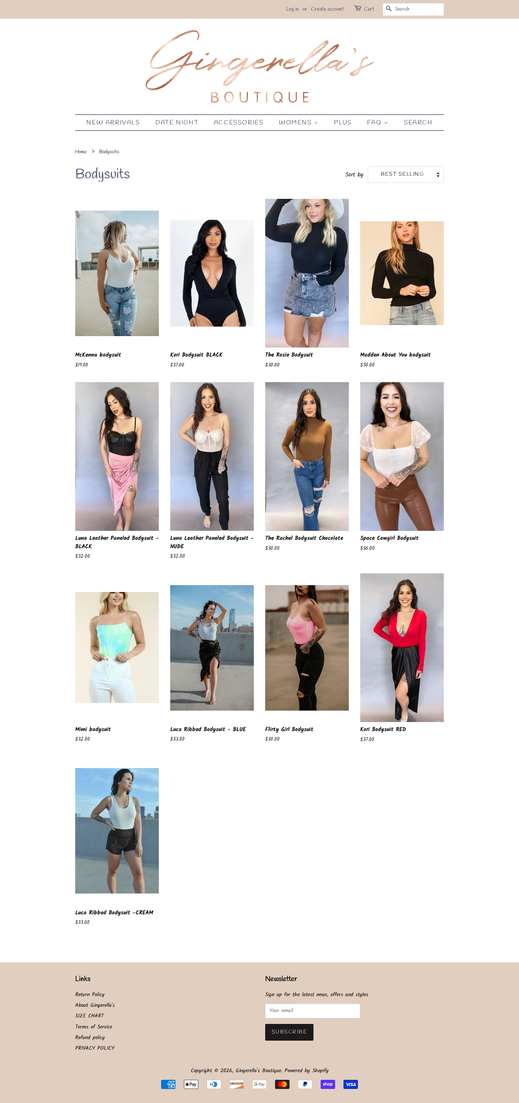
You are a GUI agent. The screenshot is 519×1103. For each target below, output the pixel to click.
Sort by (354, 174)
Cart (369, 9)
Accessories (239, 123)
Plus (342, 123)
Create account (327, 9)
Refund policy (90, 1037)
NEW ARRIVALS (113, 123)
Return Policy (89, 994)
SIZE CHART (89, 1016)
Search (418, 123)
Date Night (176, 123)
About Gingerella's (95, 1005)
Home (81, 152)
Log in (292, 9)
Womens (296, 123)
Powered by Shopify (307, 1070)
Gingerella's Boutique (258, 1070)
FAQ (375, 123)
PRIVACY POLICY (94, 1048)
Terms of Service (93, 1027)
